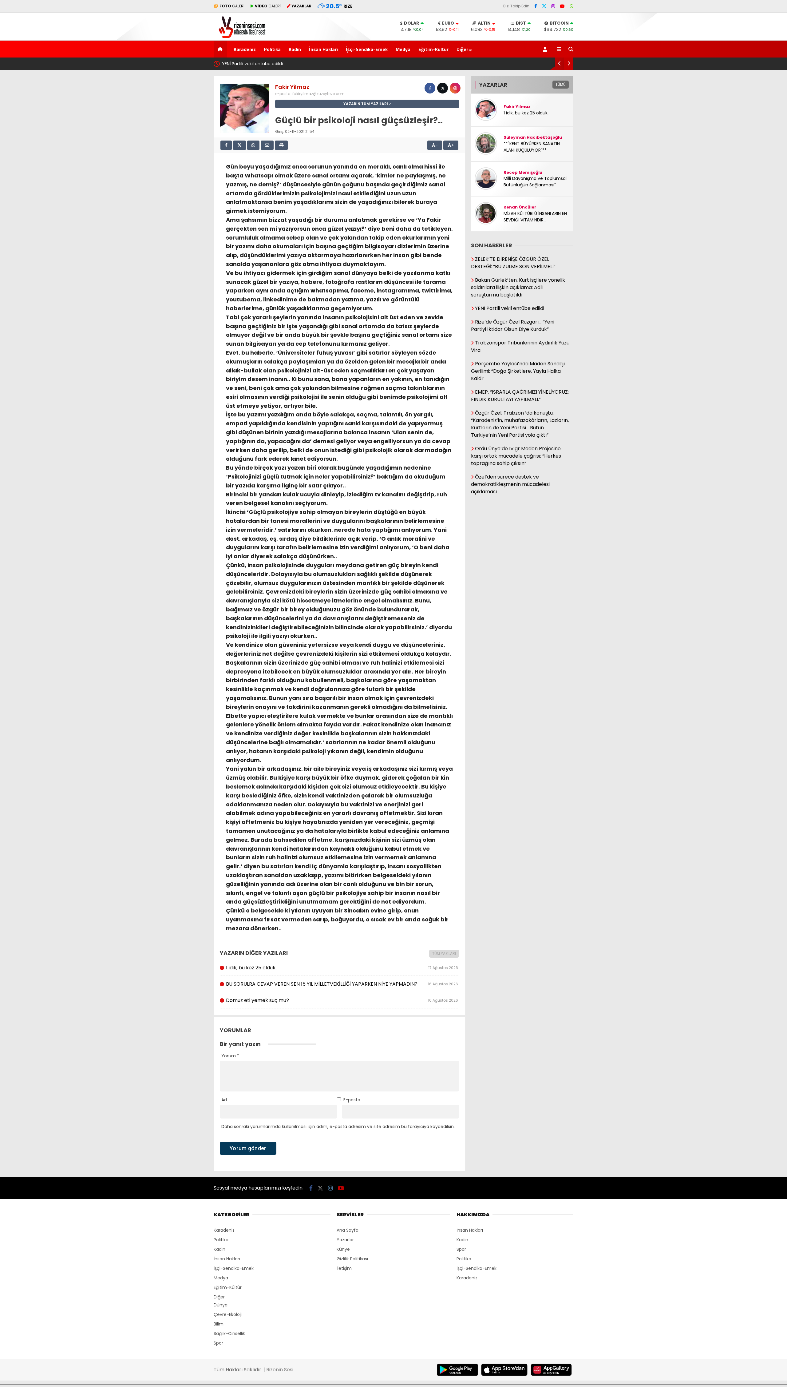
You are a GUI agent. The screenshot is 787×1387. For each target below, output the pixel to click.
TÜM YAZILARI (444, 953)
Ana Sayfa (347, 1230)
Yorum (230, 1056)
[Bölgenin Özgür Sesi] (240, 37)
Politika (272, 49)
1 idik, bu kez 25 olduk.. (342, 967)
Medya (403, 49)
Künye (343, 1249)
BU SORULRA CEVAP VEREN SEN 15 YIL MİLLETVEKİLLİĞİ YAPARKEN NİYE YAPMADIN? (342, 984)
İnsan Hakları (323, 49)
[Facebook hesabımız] (535, 6)
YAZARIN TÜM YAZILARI (365, 103)
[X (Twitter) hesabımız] (544, 6)
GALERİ (231, 6)
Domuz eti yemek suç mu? (342, 1000)
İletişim (344, 1268)
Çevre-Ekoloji (228, 1314)
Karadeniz (245, 49)
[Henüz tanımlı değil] (430, 88)
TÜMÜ (561, 84)
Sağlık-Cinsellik (229, 1333)
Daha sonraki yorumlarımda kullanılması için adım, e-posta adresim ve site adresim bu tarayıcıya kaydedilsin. (338, 1126)
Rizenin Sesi (279, 1369)
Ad (224, 1100)
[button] (221, 49)
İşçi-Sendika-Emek (367, 49)
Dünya (220, 1305)
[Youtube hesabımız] (562, 6)
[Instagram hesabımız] (553, 6)
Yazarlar (345, 1240)
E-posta (351, 1100)
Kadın (295, 49)
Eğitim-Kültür (433, 49)
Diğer (462, 49)
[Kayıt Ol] (546, 49)
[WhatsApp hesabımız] (571, 6)
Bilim (218, 1324)
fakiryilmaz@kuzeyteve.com (318, 93)
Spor (218, 1343)
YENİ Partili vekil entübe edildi (252, 64)
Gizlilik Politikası (352, 1259)
